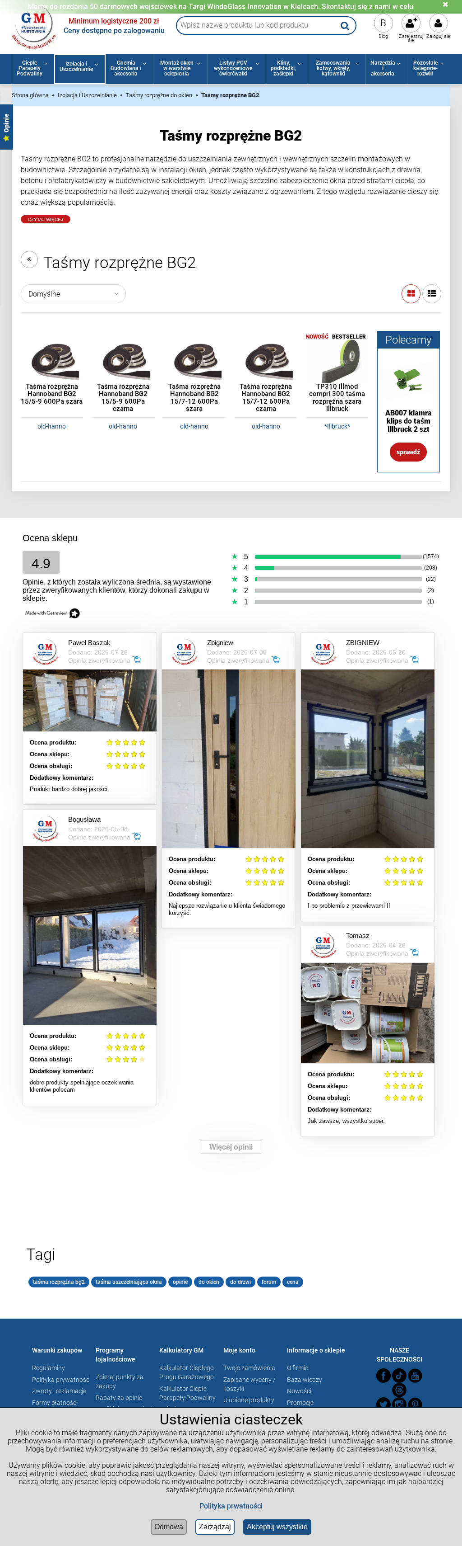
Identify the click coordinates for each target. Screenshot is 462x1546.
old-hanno (51, 426)
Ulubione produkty (248, 1400)
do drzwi (240, 1282)
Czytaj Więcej (45, 219)
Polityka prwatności (231, 1506)
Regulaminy (48, 1368)
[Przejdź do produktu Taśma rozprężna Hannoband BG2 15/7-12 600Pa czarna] (266, 362)
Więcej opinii (231, 1147)
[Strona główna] (34, 25)
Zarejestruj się (411, 38)
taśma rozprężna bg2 (59, 1282)
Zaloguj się (438, 36)
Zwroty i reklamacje (59, 1391)
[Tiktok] (399, 1375)
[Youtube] (415, 1375)
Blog (383, 36)
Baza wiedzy (304, 1379)
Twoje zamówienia (249, 1368)
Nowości (299, 1391)
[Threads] (399, 1390)
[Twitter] (383, 1404)
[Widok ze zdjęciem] (411, 293)
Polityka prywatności (61, 1379)
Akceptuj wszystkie (277, 1527)
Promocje (300, 1402)
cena (293, 1282)
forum (269, 1282)
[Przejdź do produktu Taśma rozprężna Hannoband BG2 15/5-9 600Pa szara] (52, 362)
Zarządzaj (215, 1527)
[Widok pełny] (431, 293)
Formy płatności (55, 1402)
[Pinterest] (415, 1404)
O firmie (297, 1368)
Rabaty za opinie (119, 1397)
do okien (209, 1282)
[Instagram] (399, 1404)
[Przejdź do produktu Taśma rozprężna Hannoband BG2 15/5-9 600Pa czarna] (123, 362)
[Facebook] (383, 1375)
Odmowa (168, 1527)
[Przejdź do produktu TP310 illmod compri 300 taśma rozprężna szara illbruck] (337, 362)
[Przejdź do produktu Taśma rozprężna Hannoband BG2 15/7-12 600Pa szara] (194, 362)
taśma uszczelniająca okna (129, 1282)
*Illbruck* (337, 426)
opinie (180, 1282)
